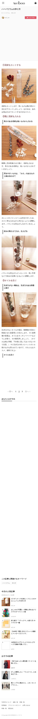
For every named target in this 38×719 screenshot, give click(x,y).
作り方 (14, 583)
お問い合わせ (26, 705)
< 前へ (10, 391)
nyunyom (13, 616)
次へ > (27, 391)
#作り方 (13, 13)
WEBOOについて (6, 702)
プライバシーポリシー (14, 705)
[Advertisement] (19, 39)
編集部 (13, 668)
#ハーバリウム (6, 13)
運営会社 (10, 708)
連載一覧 (15, 702)
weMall (13, 689)
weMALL (13, 678)
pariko (12, 649)
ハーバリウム (6, 583)
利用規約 (4, 705)
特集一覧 (22, 702)
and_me (7, 17)
